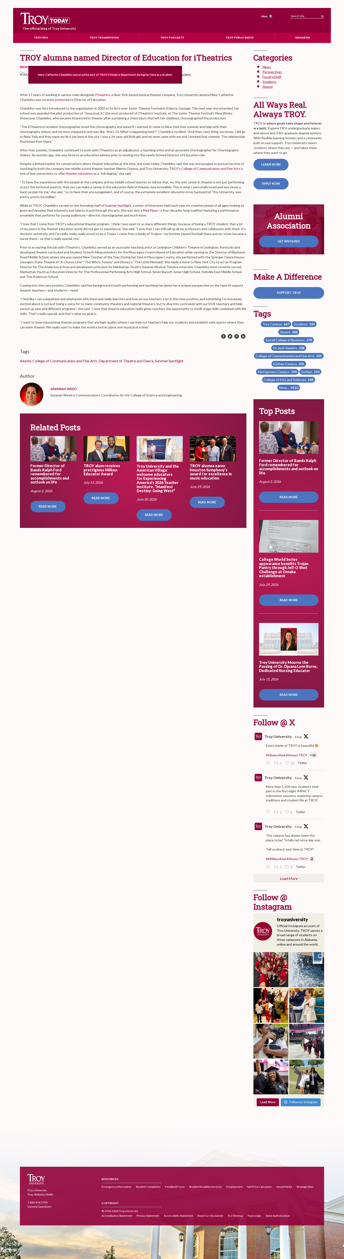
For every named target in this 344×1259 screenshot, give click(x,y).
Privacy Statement (148, 1215)
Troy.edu (41, 37)
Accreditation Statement (117, 1215)
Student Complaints (148, 1186)
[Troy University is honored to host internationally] (306, 1005)
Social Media (284, 1186)
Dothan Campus (288, 364)
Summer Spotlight (118, 205)
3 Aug (297, 827)
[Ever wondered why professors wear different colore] (306, 1041)
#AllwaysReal (275, 755)
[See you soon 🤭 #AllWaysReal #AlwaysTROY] (270, 1041)
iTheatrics (102, 95)
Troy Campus (276, 324)
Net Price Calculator (259, 1186)
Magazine (302, 37)
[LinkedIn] (243, 336)
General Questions (39, 1206)
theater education (79, 173)
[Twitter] (230, 336)
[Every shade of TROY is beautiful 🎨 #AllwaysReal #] (306, 969)
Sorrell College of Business (289, 340)
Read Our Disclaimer (210, 1215)
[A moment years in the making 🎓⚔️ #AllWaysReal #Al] (270, 1077)
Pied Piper (150, 210)
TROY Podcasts (172, 37)
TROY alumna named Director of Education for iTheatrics (126, 57)
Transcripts (254, 1215)
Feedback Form (175, 1186)
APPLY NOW (271, 183)
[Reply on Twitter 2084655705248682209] (269, 763)
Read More (48, 506)
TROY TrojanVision (104, 37)
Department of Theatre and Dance (126, 361)
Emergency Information (117, 1186)
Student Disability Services (205, 1186)
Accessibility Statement (178, 1215)
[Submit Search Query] (322, 15)
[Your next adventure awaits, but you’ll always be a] (306, 1077)
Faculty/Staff (272, 77)
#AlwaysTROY (296, 755)
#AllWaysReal (276, 859)
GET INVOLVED (289, 241)
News (25, 67)
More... (288, 388)
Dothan (310, 372)
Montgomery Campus (277, 372)
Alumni (25, 361)
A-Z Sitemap (235, 1215)
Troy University (278, 736)
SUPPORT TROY (289, 293)
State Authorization (278, 1215)
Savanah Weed (63, 389)
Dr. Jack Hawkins (288, 348)
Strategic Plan (304, 1186)
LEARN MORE (271, 164)
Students (269, 82)
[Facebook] (223, 336)
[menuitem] (267, 16)
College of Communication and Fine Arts (210, 169)
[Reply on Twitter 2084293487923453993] (269, 867)
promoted (62, 100)
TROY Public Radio (240, 37)
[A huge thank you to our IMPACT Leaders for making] (270, 969)
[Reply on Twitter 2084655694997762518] (269, 812)
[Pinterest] (236, 336)
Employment (234, 1186)
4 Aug (297, 737)
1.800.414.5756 (37, 1202)
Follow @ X (274, 722)
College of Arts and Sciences (288, 380)
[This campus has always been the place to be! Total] (270, 1005)
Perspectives (272, 72)
